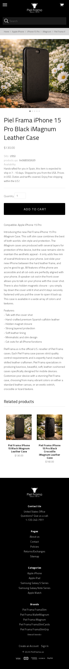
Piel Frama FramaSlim (34, 610)
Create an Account (29, 646)
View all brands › (34, 634)
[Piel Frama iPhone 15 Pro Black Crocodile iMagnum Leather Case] (49, 427)
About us (34, 537)
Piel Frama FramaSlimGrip (34, 629)
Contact (34, 542)
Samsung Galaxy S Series (34, 583)
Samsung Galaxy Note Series (34, 588)
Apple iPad (34, 578)
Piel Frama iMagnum (34, 620)
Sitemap (34, 556)
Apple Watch (34, 593)
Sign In (44, 646)
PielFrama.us (37, 652)
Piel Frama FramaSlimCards (34, 624)
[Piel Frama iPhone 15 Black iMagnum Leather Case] (19, 427)
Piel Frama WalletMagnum (34, 615)
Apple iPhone (34, 573)
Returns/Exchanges (34, 551)
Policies (34, 547)
